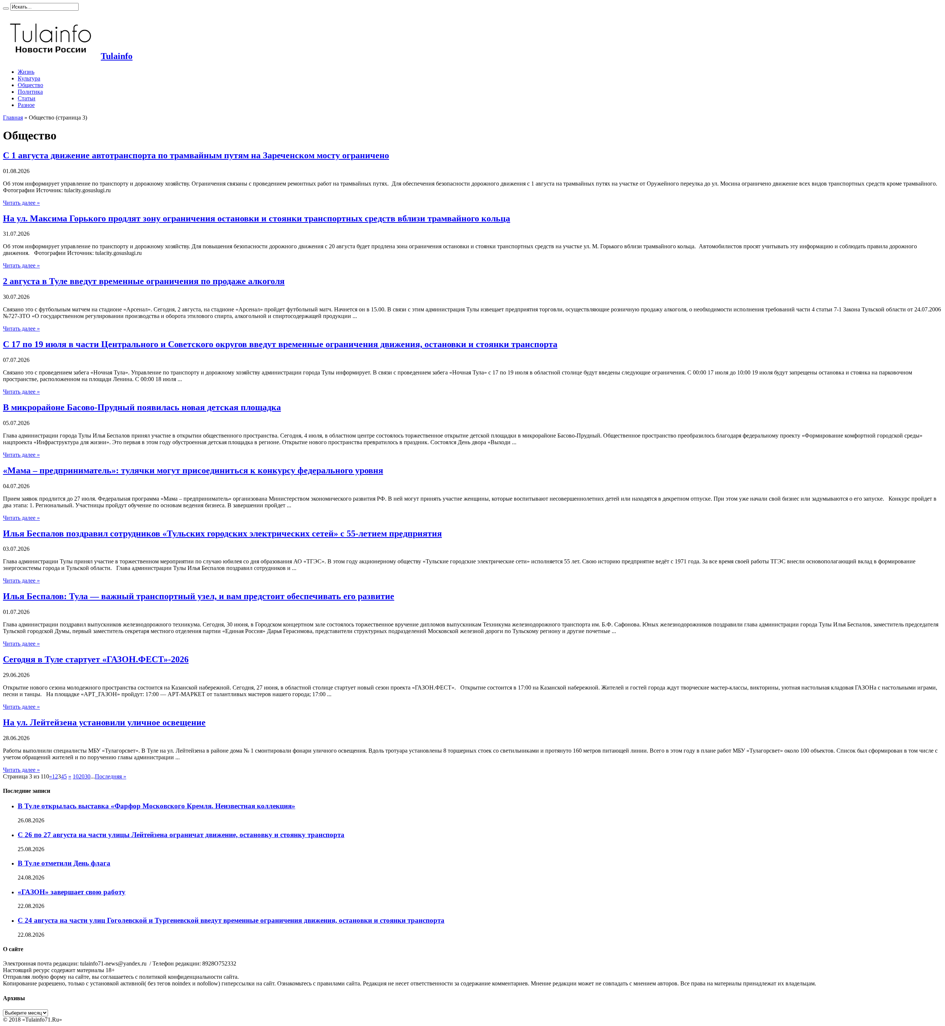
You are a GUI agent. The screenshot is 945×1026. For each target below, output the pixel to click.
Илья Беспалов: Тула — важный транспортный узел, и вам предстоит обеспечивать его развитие (198, 596)
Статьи (26, 98)
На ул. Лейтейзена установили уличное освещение (104, 722)
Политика (30, 92)
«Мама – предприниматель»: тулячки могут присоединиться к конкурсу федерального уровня (193, 470)
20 (82, 776)
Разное (26, 105)
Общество (30, 85)
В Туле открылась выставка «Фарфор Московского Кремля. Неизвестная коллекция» (156, 806)
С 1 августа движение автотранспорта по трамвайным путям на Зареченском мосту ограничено (196, 155)
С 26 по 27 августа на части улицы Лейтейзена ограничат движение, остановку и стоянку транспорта (181, 835)
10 (76, 776)
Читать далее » (21, 203)
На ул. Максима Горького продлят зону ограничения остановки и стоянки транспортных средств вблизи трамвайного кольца (256, 218)
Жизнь (26, 72)
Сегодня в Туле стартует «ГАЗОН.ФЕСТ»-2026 (96, 659)
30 (87, 776)
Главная (13, 117)
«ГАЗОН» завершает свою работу (72, 892)
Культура (29, 78)
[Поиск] (6, 8)
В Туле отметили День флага (64, 863)
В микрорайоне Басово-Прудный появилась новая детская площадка (142, 407)
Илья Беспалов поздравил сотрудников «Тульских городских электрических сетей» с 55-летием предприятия (222, 533)
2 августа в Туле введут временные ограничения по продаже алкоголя (144, 281)
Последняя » (110, 776)
